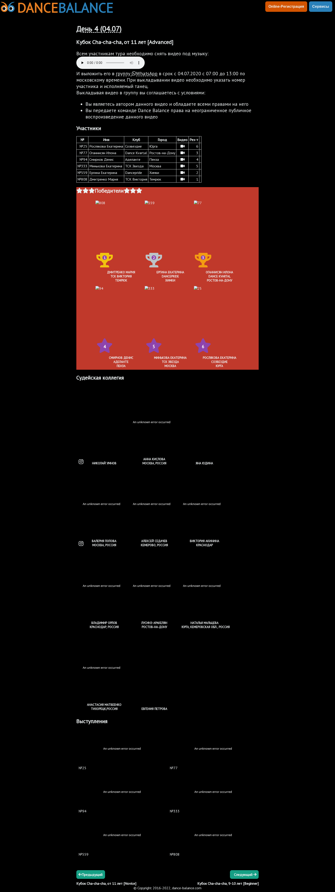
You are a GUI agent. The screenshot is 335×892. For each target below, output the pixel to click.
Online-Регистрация (286, 6)
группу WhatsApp (136, 73)
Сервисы (320, 6)
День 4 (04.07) (99, 28)
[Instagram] (81, 461)
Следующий (243, 874)
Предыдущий (92, 874)
